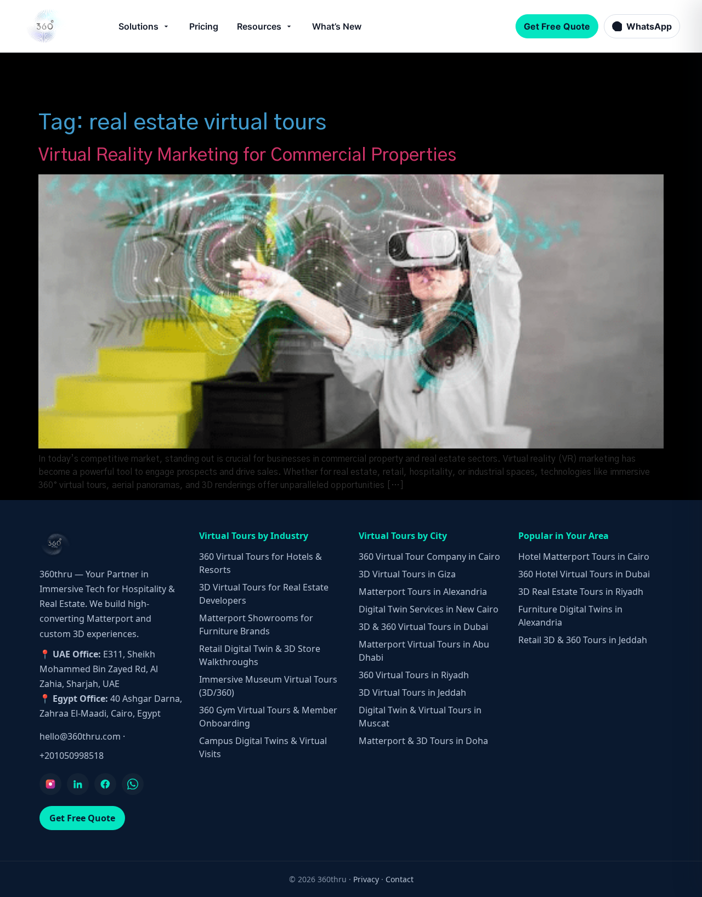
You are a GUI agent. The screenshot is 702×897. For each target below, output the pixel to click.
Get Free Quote (557, 26)
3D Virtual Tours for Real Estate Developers (264, 593)
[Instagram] (50, 784)
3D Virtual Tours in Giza (407, 574)
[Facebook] (105, 784)
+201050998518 (71, 756)
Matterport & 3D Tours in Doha (423, 741)
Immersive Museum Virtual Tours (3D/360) (268, 686)
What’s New (336, 26)
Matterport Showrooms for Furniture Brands (256, 624)
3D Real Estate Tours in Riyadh (580, 592)
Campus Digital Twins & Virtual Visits (263, 747)
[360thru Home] (46, 26)
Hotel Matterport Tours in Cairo (583, 556)
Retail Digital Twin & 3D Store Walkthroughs (259, 655)
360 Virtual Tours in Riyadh (414, 675)
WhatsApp (649, 26)
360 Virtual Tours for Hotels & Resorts (260, 563)
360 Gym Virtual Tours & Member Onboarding (268, 716)
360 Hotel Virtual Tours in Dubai (584, 574)
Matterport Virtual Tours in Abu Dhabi (424, 650)
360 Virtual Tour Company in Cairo (429, 556)
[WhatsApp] (133, 784)
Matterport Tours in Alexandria (423, 592)
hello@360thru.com (80, 736)
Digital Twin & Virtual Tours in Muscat (420, 716)
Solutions (138, 26)
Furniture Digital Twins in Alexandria (570, 615)
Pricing (203, 26)
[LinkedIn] (78, 784)
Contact (400, 879)
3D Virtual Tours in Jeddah (412, 692)
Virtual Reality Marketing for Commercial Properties (247, 155)
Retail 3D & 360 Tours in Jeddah (582, 640)
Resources (259, 26)
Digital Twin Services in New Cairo (429, 609)
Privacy (366, 879)
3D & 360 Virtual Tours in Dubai (423, 627)
